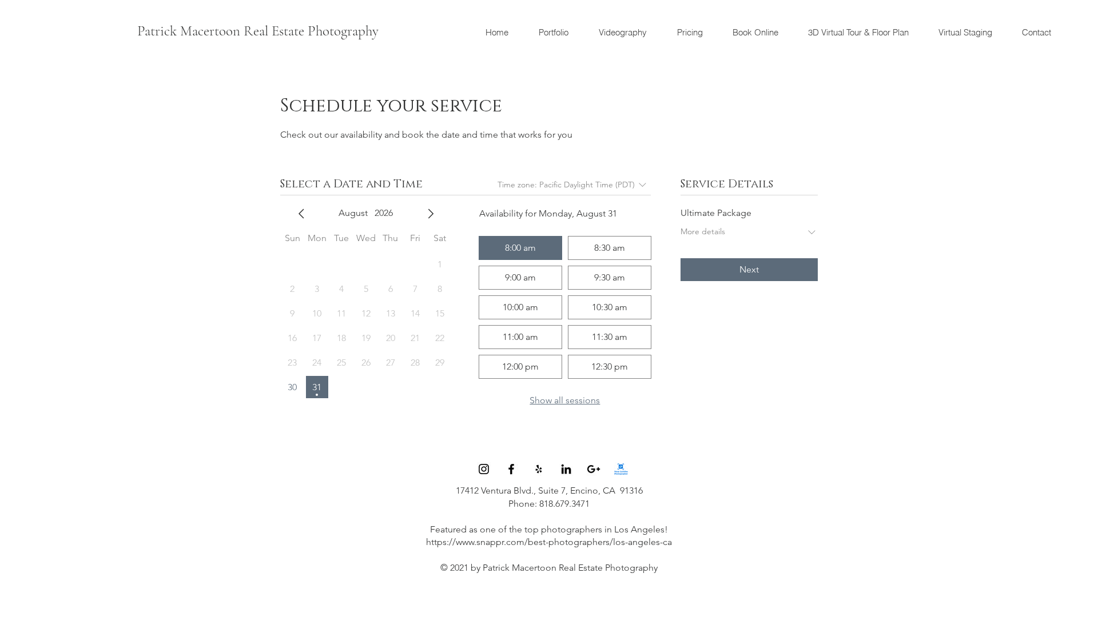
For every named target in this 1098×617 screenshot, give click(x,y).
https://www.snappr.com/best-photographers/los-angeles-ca (549, 541)
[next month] (430, 214)
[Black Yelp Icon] (539, 469)
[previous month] (301, 214)
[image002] (621, 469)
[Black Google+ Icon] (593, 469)
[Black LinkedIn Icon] (566, 469)
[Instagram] (484, 469)
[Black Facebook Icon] (511, 469)
